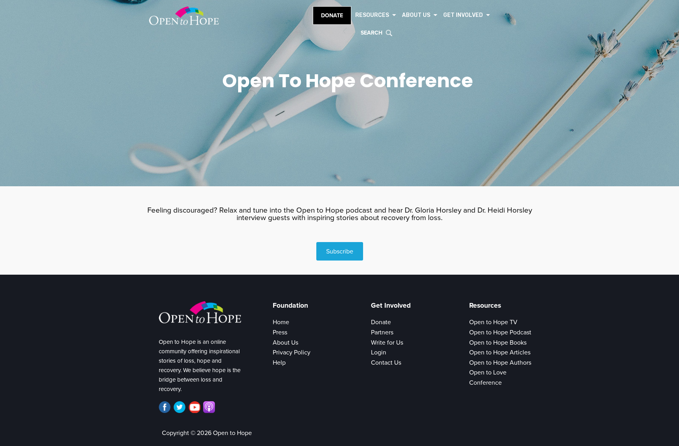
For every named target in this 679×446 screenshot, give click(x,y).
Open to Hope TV (493, 322)
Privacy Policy (291, 352)
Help (279, 363)
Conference (485, 383)
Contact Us (386, 363)
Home (281, 322)
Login (378, 352)
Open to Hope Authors (500, 363)
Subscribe (339, 251)
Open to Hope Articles (499, 352)
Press (280, 332)
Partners (382, 332)
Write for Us (387, 343)
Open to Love (487, 372)
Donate (332, 15)
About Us (285, 343)
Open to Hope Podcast (500, 332)
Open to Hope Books (498, 343)
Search (371, 32)
